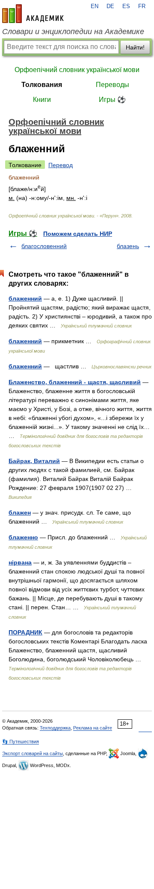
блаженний (25, 298)
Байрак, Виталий (34, 461)
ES (126, 6)
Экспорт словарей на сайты (32, 753)
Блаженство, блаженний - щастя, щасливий (75, 382)
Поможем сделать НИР (77, 233)
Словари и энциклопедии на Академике (73, 31)
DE (110, 6)
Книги (42, 99)
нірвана (20, 562)
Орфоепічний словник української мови (77, 69)
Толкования (41, 84)
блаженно (23, 537)
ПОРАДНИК (25, 632)
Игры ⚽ (112, 99)
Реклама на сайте (92, 727)
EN (94, 6)
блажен (20, 512)
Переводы (112, 84)
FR (141, 6)
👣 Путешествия (20, 741)
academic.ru (33, 13)
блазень (128, 246)
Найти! (135, 47)
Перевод (60, 165)
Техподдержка (55, 727)
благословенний (44, 246)
